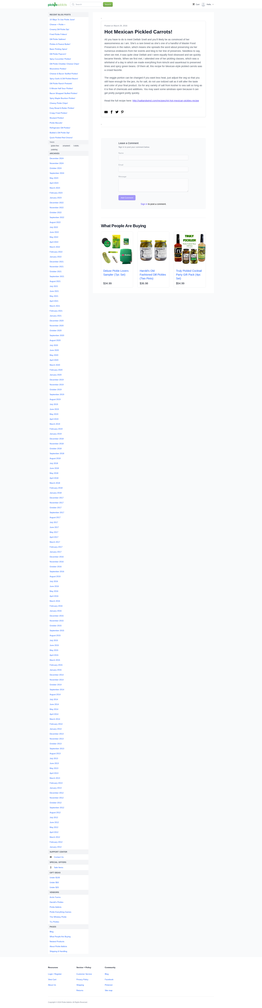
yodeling (54, 150)
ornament (66, 146)
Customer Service (84, 974)
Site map (108, 990)
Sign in (144, 204)
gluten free (55, 146)
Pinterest (108, 985)
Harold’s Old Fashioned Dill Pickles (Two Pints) (153, 274)
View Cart (52, 979)
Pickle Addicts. (67, 1002)
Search (108, 4)
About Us (52, 985)
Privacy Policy (82, 979)
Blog (107, 974)
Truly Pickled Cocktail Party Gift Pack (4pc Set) (189, 274)
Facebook (109, 979)
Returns (79, 990)
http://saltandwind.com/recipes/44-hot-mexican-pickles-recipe (166, 100)
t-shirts (76, 146)
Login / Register (55, 974)
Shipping (80, 985)
